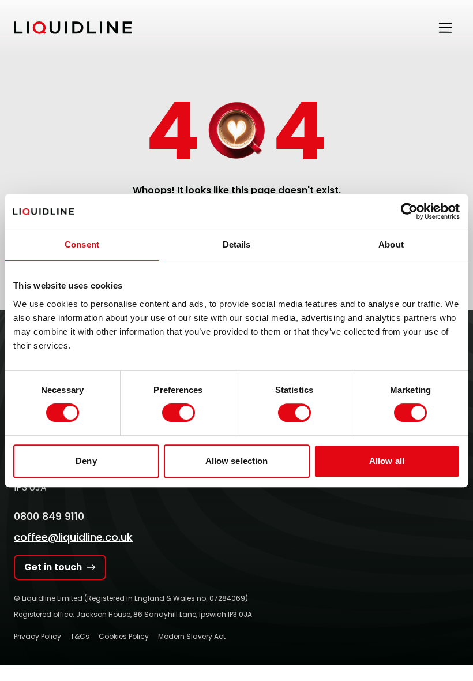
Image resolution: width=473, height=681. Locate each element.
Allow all (386, 461)
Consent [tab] (82, 244)
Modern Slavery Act (192, 636)
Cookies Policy (124, 636)
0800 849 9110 (49, 516)
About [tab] (391, 244)
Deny (86, 461)
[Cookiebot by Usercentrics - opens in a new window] (409, 211)
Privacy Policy (37, 636)
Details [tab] (237, 244)
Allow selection (236, 461)
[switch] (178, 412)
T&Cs (79, 636)
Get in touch (53, 567)
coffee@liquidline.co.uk (73, 537)
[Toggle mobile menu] (445, 28)
